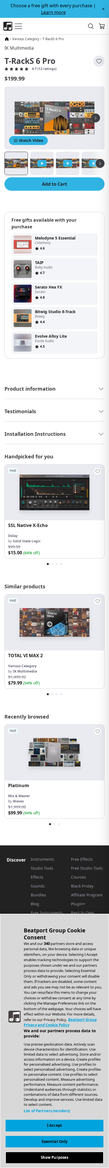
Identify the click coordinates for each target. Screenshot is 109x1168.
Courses (78, 877)
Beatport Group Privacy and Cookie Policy (60, 1022)
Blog (35, 903)
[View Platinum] (54, 752)
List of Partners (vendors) (47, 1110)
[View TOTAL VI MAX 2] (54, 622)
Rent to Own (82, 912)
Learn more (53, 12)
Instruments (42, 859)
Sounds (38, 886)
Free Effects (82, 859)
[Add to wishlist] (99, 61)
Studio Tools (42, 868)
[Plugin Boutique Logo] (7, 26)
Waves (18, 801)
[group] (54, 511)
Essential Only (55, 1141)
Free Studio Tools (87, 868)
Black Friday (82, 886)
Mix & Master (19, 796)
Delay (13, 535)
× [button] (103, 9)
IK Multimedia (19, 48)
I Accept (54, 1125)
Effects (37, 877)
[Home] (6, 39)
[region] (54, 1041)
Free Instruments (47, 912)
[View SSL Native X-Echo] (54, 492)
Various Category (25, 39)
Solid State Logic (27, 541)
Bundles (38, 895)
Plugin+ (78, 903)
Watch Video (31, 140)
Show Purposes (54, 1157)
